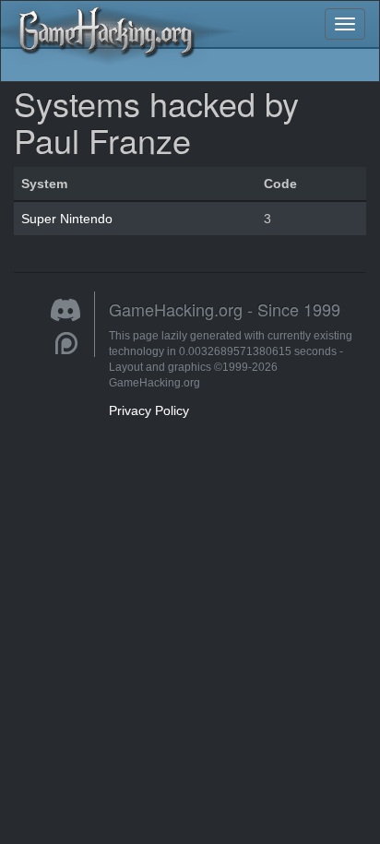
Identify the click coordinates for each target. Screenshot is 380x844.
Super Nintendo (67, 218)
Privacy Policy (149, 410)
